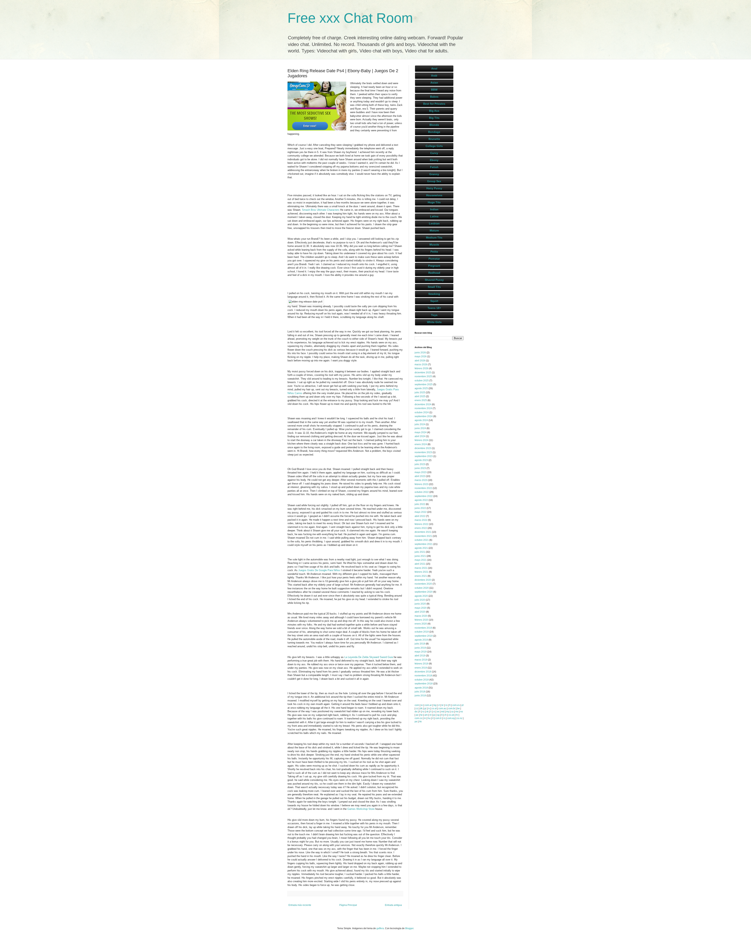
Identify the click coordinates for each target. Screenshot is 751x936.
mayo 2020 (421, 608)
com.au (442, 708)
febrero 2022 (421, 524)
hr (457, 715)
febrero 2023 (421, 484)
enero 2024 (421, 444)
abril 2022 (420, 516)
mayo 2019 (421, 651)
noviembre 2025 (423, 376)
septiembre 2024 (424, 416)
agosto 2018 (421, 687)
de (416, 711)
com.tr (438, 718)
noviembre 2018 (423, 675)
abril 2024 (420, 436)
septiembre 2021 (424, 544)
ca (452, 711)
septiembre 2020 (424, 591)
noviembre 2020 (423, 583)
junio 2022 (420, 508)
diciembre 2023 (423, 448)
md (442, 711)
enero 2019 (421, 667)
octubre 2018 (422, 679)
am (426, 715)
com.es (456, 705)
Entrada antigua (393, 905)
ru (423, 711)
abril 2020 (420, 611)
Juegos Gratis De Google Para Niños (319, 570)
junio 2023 (420, 468)
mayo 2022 (421, 512)
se (438, 711)
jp (434, 715)
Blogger (409, 928)
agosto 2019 (421, 639)
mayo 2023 (421, 472)
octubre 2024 (422, 412)
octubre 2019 (422, 631)
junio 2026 (420, 352)
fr (419, 711)
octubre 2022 (422, 492)
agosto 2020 (421, 596)
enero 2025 (421, 400)
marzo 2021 (421, 568)
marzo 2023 (421, 480)
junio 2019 (420, 647)
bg (435, 705)
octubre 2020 (422, 588)
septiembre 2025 (424, 384)
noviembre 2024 (423, 408)
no (461, 711)
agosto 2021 (421, 548)
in (425, 718)
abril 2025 (420, 396)
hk (420, 721)
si (434, 711)
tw (421, 715)
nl (430, 715)
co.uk (451, 715)
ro (446, 705)
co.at (434, 708)
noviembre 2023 (423, 452)
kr (443, 705)
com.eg (451, 718)
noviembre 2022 (423, 488)
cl (439, 705)
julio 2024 (420, 424)
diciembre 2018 (423, 671)
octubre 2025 (422, 380)
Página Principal (348, 905)
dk (421, 708)
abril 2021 (420, 563)
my (447, 711)
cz (417, 708)
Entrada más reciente (299, 905)
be (458, 708)
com (417, 705)
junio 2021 (420, 556)
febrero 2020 (421, 619)
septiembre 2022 (424, 496)
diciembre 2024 (423, 404)
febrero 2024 (421, 440)
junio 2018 (420, 695)
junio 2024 (420, 428)
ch (445, 715)
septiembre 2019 (424, 635)
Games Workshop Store (361, 808)
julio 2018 (420, 691)
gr (425, 708)
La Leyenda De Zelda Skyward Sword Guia (368, 657)
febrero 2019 (421, 663)
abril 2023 (420, 476)
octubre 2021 (422, 540)
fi (449, 705)
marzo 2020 (421, 616)
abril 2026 (420, 360)
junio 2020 (420, 603)
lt (441, 715)
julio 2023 (420, 464)
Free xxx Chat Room (350, 18)
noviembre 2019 (423, 627)
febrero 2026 (421, 368)
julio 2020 (420, 599)
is (429, 708)
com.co (418, 718)
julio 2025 (420, 392)
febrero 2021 (421, 572)
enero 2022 (421, 528)
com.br (451, 708)
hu (429, 718)
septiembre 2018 (424, 683)
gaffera (380, 928)
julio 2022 (420, 504)
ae (417, 715)
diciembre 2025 (423, 372)
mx (456, 711)
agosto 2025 (421, 388)
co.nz (459, 718)
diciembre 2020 (423, 580)
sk (427, 711)
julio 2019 (420, 643)
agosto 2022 (421, 500)
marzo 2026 (421, 364)
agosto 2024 (421, 420)
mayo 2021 (421, 560)
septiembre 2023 (424, 456)
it (432, 718)
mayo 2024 (421, 432)
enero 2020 (421, 623)
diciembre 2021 (423, 532)
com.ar (428, 705)
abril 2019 (420, 655)
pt (463, 705)
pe (416, 721)
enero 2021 (421, 576)
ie (422, 705)
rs (444, 718)
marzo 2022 (421, 520)
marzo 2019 (421, 659)
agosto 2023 (421, 460)
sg (438, 715)
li (430, 711)
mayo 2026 (421, 356)
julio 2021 (420, 552)
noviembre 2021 (423, 536)
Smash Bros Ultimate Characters (320, 209)
